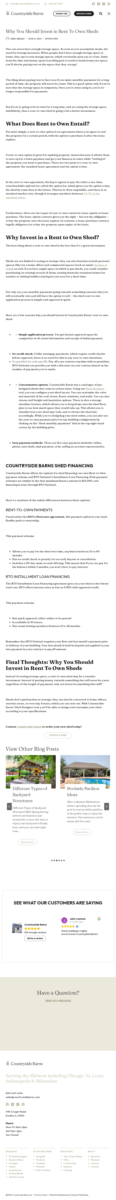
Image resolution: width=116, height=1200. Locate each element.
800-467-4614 (14, 1093)
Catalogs (67, 1170)
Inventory (62, 13)
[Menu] (109, 13)
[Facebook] (93, 3)
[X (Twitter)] (98, 3)
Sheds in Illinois (16, 1159)
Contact (95, 1166)
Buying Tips (51, 39)
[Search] (100, 13)
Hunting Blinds (16, 1173)
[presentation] (31, 771)
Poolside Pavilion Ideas (83, 791)
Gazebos (40, 1163)
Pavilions (40, 1159)
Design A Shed (84, 13)
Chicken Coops (16, 1176)
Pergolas (40, 1156)
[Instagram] (103, 3)
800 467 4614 (56, 3)
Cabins (12, 1166)
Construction (69, 1163)
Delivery (67, 1166)
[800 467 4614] (45, 4)
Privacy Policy (41, 1195)
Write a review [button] (35, 938)
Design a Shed (58, 735)
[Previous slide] (9, 806)
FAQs (66, 1159)
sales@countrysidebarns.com (25, 3)
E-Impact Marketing (79, 1195)
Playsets (40, 1166)
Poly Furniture (43, 1170)
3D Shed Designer (18, 1156)
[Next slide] (106, 806)
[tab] (52, 860)
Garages (13, 1163)
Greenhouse (15, 1170)
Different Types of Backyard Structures (30, 794)
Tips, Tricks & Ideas (72, 1156)
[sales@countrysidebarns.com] (7, 4)
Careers (95, 1163)
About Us (95, 1156)
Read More (29, 842)
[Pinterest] (108, 3)
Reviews (95, 1159)
